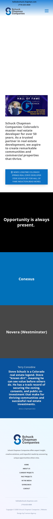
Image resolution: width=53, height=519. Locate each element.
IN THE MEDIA (27, 481)
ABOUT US (26, 469)
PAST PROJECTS (26, 477)
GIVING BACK (26, 485)
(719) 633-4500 (24, 5)
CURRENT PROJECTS (26, 473)
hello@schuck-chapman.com (24, 2)
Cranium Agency (30, 513)
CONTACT (26, 489)
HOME (26, 465)
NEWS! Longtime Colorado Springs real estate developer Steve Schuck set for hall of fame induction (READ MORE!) (26, 177)
